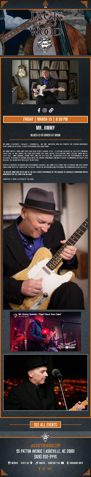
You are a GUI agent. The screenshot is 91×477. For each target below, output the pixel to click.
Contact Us (54, 463)
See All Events (45, 424)
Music (42, 463)
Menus (14, 463)
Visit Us (25, 463)
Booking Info (76, 463)
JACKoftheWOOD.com (45, 445)
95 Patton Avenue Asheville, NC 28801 (45, 450)
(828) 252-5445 (45, 456)
